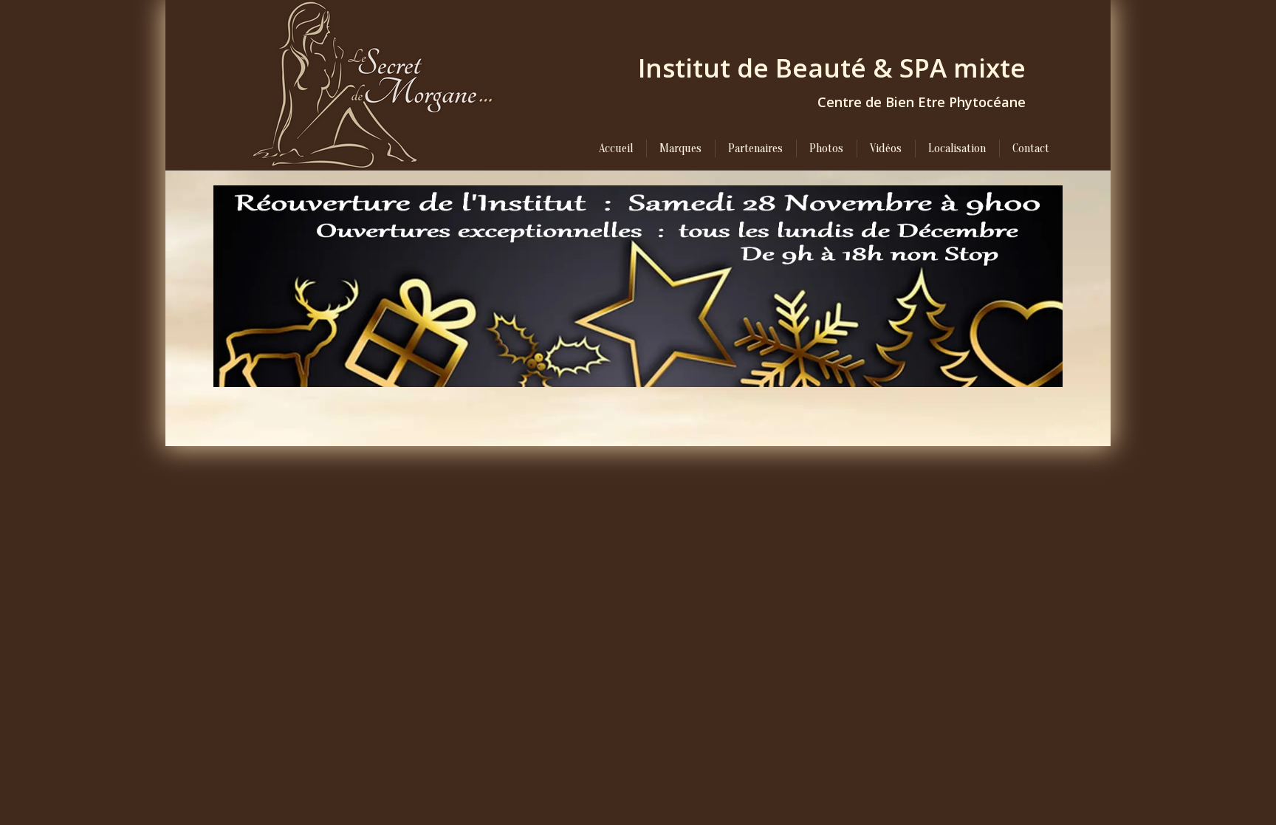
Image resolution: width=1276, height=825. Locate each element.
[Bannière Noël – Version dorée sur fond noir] (638, 286)
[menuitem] (616, 148)
